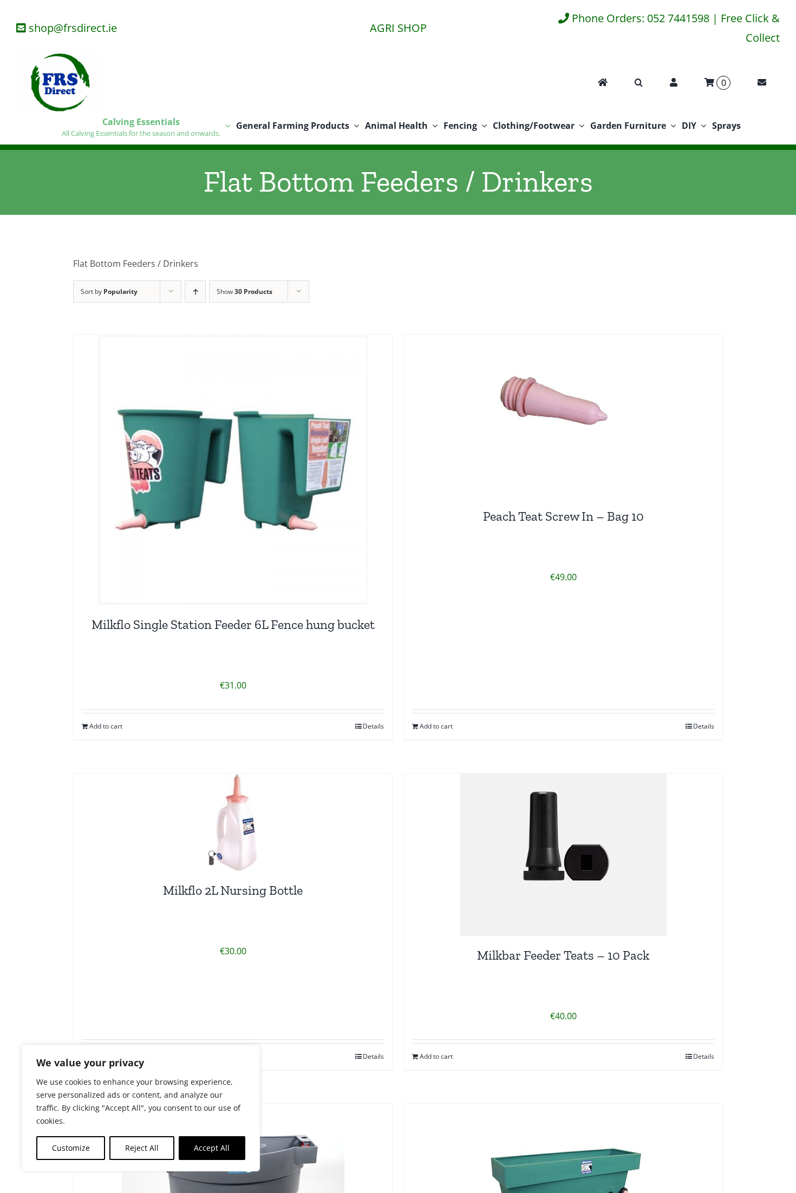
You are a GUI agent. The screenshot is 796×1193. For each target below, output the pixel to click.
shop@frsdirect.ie (73, 28)
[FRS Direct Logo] (59, 56)
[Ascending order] (195, 291)
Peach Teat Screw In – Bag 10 (563, 516)
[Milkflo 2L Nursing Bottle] (233, 822)
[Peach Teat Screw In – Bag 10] (563, 416)
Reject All (142, 1148)
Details (373, 726)
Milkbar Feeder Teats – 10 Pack (563, 955)
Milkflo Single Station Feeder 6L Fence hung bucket (233, 624)
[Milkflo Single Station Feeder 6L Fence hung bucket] (233, 470)
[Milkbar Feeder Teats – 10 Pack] (563, 855)
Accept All (212, 1148)
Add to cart (105, 726)
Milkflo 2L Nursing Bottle (233, 890)
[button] (638, 83)
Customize (71, 1148)
